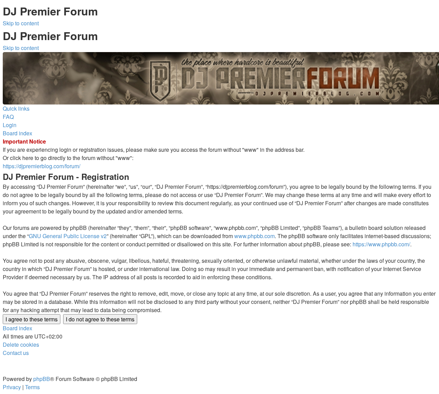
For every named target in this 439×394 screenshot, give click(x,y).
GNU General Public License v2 (68, 236)
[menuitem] (8, 117)
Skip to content (21, 23)
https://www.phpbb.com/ (381, 244)
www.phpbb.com (254, 236)
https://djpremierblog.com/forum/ (41, 166)
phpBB (41, 379)
